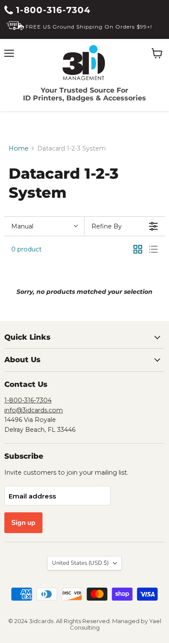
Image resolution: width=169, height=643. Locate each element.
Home (19, 148)
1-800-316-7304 (52, 10)
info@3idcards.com (33, 410)
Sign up (23, 522)
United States (80, 563)
